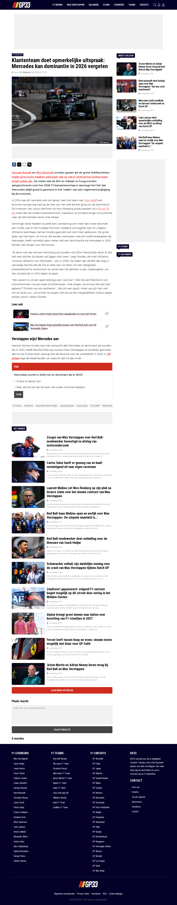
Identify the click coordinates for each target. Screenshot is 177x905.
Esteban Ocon (20, 817)
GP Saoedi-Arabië (100, 778)
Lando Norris (19, 768)
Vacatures (136, 806)
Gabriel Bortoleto (21, 851)
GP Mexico (97, 851)
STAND (106, 4)
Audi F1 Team (59, 802)
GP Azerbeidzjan (100, 836)
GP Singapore (98, 841)
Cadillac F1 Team (60, 807)
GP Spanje (97, 831)
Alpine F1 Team (60, 783)
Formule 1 (17, 406)
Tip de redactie (138, 797)
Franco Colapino (21, 812)
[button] (154, 4)
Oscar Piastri (19, 773)
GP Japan (97, 768)
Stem (18, 394)
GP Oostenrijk (98, 802)
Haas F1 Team (59, 788)
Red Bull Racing (60, 758)
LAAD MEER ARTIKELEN (62, 690)
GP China (96, 763)
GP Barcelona (98, 797)
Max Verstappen (21, 758)
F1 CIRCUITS (98, 753)
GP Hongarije (98, 817)
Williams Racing (109, 406)
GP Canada (97, 788)
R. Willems (25, 72)
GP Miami (97, 783)
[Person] (163, 5)
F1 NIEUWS (58, 4)
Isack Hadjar (19, 763)
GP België (97, 812)
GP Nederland (99, 822)
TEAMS (131, 4)
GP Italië (96, 827)
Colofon (135, 792)
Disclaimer (96, 893)
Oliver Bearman (20, 822)
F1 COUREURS (20, 753)
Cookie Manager (116, 893)
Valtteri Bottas (20, 861)
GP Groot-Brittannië (101, 807)
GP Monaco (98, 793)
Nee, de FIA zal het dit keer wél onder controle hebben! (51, 387)
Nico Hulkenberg (21, 846)
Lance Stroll (19, 802)
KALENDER (94, 4)
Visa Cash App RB (60, 793)
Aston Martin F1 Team (62, 778)
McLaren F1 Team (61, 763)
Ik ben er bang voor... (29, 381)
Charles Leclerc (20, 778)
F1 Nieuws (28, 406)
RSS (105, 893)
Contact (135, 811)
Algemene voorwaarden (64, 893)
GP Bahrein (97, 773)
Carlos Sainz (82, 406)
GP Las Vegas (99, 861)
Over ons (136, 787)
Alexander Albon (21, 836)
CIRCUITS (144, 4)
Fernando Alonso (21, 797)
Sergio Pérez (19, 856)
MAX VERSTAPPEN (75, 4)
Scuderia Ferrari (60, 768)
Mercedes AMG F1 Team (46, 406)
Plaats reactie (62, 729)
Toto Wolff (90, 200)
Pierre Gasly (19, 807)
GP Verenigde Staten (102, 846)
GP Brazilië (97, 856)
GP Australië (98, 758)
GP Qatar (96, 865)
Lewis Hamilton (20, 783)
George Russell (21, 172)
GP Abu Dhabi (98, 870)
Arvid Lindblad (20, 831)
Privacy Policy (83, 893)
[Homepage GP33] (18, 4)
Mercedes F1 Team (61, 773)
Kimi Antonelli (45, 172)
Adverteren (137, 802)
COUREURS (119, 4)
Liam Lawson (19, 827)
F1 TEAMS (57, 753)
